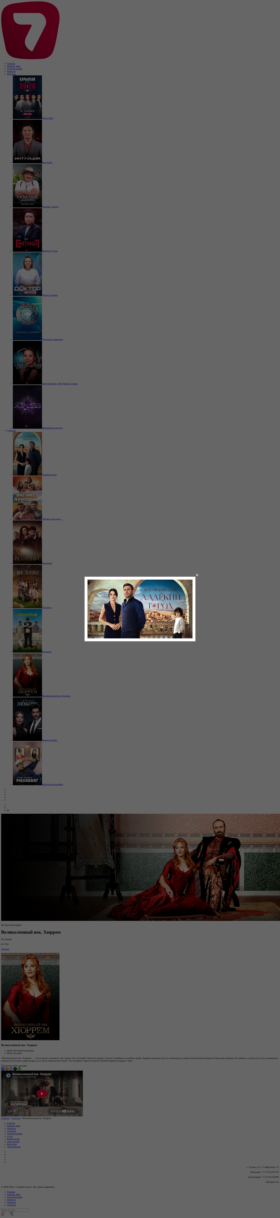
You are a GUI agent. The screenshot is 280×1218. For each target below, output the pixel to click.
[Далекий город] (140, 609)
